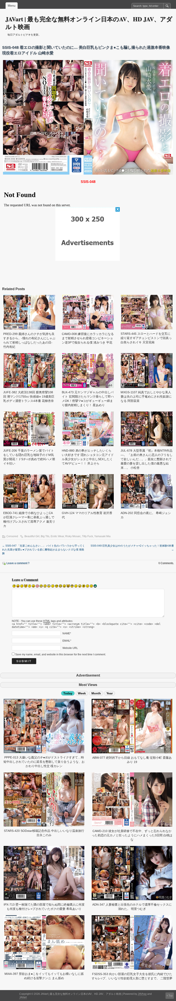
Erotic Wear (57, 536)
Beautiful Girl (31, 536)
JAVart (23, 997)
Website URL (70, 648)
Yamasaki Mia (102, 536)
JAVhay (142, 993)
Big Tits (45, 536)
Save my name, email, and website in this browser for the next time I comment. (60, 654)
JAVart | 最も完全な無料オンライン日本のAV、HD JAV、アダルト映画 (88, 23)
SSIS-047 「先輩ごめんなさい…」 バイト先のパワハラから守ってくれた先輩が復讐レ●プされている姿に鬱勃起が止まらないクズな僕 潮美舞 (43, 549)
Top (170, 995)
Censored (12, 536)
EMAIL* (66, 640)
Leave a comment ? (17, 563)
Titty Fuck (87, 536)
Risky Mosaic (73, 536)
